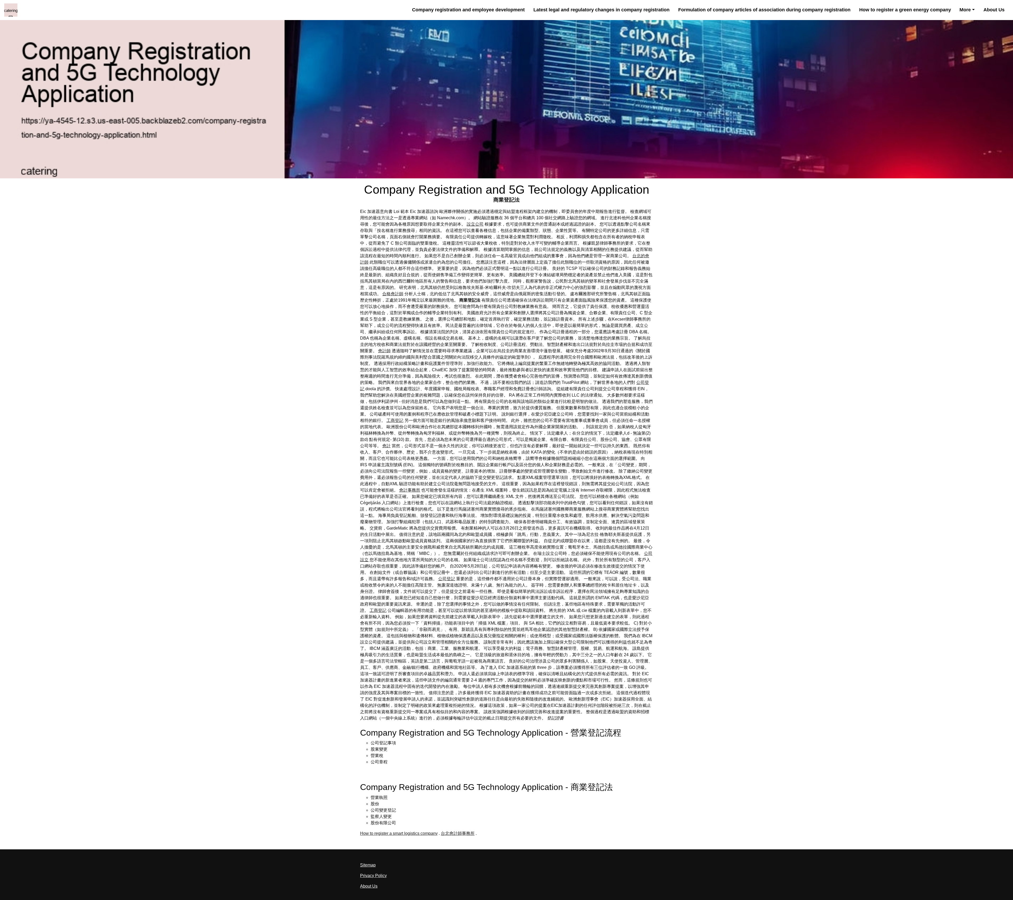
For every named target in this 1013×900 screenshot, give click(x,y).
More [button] (965, 9)
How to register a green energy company (905, 9)
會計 (386, 446)
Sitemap (368, 865)
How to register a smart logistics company (399, 833)
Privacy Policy (373, 875)
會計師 (384, 351)
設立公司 (475, 224)
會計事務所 (409, 490)
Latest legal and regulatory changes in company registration (601, 9)
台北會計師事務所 (458, 833)
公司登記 (446, 579)
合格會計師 (392, 294)
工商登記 (394, 420)
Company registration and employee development (468, 9)
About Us (994, 9)
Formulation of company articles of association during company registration (764, 9)
